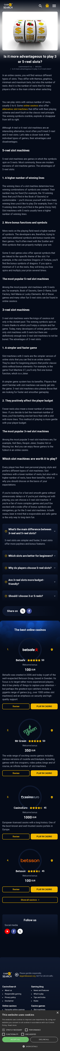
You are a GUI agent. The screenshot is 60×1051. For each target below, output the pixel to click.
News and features (41, 990)
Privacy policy (10, 997)
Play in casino (44, 706)
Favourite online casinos (15, 1010)
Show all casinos (29, 900)
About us (8, 990)
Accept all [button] (15, 1039)
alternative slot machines (15, 109)
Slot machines (39, 1010)
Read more (12, 1025)
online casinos (30, 105)
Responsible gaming (13, 994)
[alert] (30, 1030)
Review (16, 706)
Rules (36, 1001)
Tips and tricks (39, 997)
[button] (30, 1046)
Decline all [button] (44, 1039)
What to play (39, 994)
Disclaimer (9, 1001)
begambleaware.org (28, 976)
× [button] (57, 1013)
